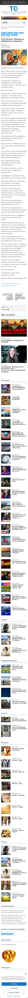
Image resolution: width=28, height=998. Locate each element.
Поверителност (16, 996)
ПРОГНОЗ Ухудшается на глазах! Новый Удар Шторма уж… (19, 458)
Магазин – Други (17, 760)
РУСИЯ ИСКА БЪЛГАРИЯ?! (16, 398)
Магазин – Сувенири (18, 795)
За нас (8, 1)
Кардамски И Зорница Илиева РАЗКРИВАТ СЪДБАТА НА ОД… (18, 574)
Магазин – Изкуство (18, 772)
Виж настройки (14, 992)
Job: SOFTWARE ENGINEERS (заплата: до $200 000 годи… (19, 650)
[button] (25, 974)
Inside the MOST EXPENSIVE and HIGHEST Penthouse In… (19, 680)
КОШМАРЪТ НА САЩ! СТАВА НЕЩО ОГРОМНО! (18, 411)
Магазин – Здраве (17, 807)
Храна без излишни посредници (18, 749)
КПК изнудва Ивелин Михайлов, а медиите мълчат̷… (18, 493)
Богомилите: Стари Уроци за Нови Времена (19, 719)
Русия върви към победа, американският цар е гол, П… (19, 469)
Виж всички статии (8, 307)
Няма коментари (5, 45)
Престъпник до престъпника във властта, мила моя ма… (19, 504)
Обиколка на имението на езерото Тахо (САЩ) (19, 702)
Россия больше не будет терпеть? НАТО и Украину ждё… (19, 446)
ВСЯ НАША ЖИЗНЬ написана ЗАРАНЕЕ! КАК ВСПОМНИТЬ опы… (19, 528)
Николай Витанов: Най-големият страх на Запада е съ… (19, 516)
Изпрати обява (5, 3)
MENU (6, 22)
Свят (8, 35)
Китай (15, 32)
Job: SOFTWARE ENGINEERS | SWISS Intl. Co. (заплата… (19, 639)
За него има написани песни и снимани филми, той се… (19, 728)
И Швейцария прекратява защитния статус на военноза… (19, 539)
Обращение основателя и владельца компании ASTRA (19, 884)
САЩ (3, 35)
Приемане (14, 984)
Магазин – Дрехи (17, 818)
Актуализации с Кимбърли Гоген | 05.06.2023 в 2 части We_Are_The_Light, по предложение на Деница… (13, 369)
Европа (4, 32)
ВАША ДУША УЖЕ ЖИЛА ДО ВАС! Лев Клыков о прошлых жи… (19, 434)
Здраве (10, 32)
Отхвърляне (14, 988)
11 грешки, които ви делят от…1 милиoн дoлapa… (18, 896)
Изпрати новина (21, 1)
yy (5, 44)
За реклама (14, 1)
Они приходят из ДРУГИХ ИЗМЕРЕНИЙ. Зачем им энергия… (18, 388)
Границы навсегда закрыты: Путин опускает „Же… (17, 586)
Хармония (14, 35)
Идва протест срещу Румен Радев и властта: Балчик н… (19, 598)
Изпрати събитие (14, 3)
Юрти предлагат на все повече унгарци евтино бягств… (19, 691)
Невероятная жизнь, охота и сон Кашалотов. (19, 608)
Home (2, 27)
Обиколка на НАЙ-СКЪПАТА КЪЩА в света (17, 668)
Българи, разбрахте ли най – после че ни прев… (19, 562)
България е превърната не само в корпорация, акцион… (19, 627)
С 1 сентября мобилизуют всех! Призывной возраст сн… (19, 423)
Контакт (4, 1)
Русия (21, 32)
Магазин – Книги (17, 783)
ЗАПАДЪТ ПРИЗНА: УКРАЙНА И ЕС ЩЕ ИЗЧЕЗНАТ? (18, 551)
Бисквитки (9, 996)
